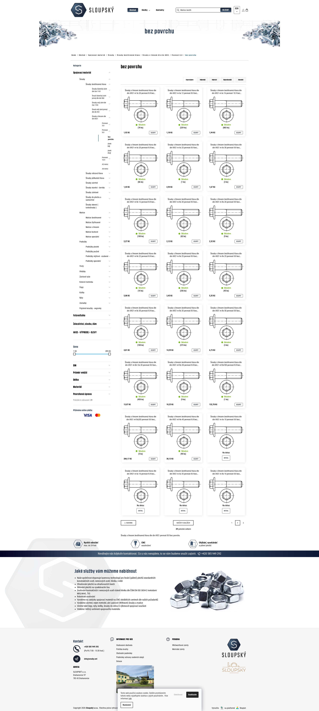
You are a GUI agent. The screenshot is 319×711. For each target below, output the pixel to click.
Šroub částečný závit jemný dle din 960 (99, 97)
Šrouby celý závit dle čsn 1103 (99, 104)
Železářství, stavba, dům (85, 323)
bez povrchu (109, 138)
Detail (226, 458)
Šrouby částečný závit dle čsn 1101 (99, 90)
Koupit (153, 133)
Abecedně (240, 80)
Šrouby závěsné (92, 192)
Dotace (119, 661)
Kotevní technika (86, 282)
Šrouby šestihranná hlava (96, 84)
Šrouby (82, 79)
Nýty (81, 298)
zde (130, 698)
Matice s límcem (92, 227)
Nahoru (129, 523)
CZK (237, 8)
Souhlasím (192, 694)
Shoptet (243, 708)
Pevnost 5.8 (105, 124)
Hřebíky (82, 271)
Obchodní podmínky (124, 653)
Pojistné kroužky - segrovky (90, 308)
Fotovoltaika (79, 315)
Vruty (81, 266)
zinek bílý (109, 145)
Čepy (81, 287)
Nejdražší (214, 80)
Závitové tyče (84, 277)
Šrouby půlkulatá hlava (95, 178)
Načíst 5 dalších (183, 523)
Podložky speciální (93, 261)
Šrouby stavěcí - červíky (95, 187)
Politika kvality (122, 649)
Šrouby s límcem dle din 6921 (99, 117)
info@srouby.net (90, 659)
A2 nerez (105, 164)
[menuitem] (132, 10)
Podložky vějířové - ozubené (97, 256)
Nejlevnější (202, 80)
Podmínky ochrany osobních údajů (130, 657)
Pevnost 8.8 (105, 131)
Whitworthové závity (180, 645)
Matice (82, 212)
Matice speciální (92, 236)
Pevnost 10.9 (105, 158)
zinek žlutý (109, 152)
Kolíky (81, 292)
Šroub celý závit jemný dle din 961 (99, 110)
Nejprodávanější (227, 80)
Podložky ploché (92, 247)
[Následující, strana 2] (237, 522)
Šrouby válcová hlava (94, 173)
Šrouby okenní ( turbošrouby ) (92, 206)
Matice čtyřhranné (93, 222)
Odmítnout (178, 694)
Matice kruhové (92, 232)
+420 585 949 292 (211, 553)
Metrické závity (178, 649)
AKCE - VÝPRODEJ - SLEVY (85, 332)
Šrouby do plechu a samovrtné (93, 198)
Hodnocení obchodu (124, 645)
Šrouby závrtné (92, 183)
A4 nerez (105, 169)
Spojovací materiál (82, 72)
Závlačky (82, 303)
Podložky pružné (92, 251)
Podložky (83, 242)
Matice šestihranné (93, 217)
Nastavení (127, 705)
